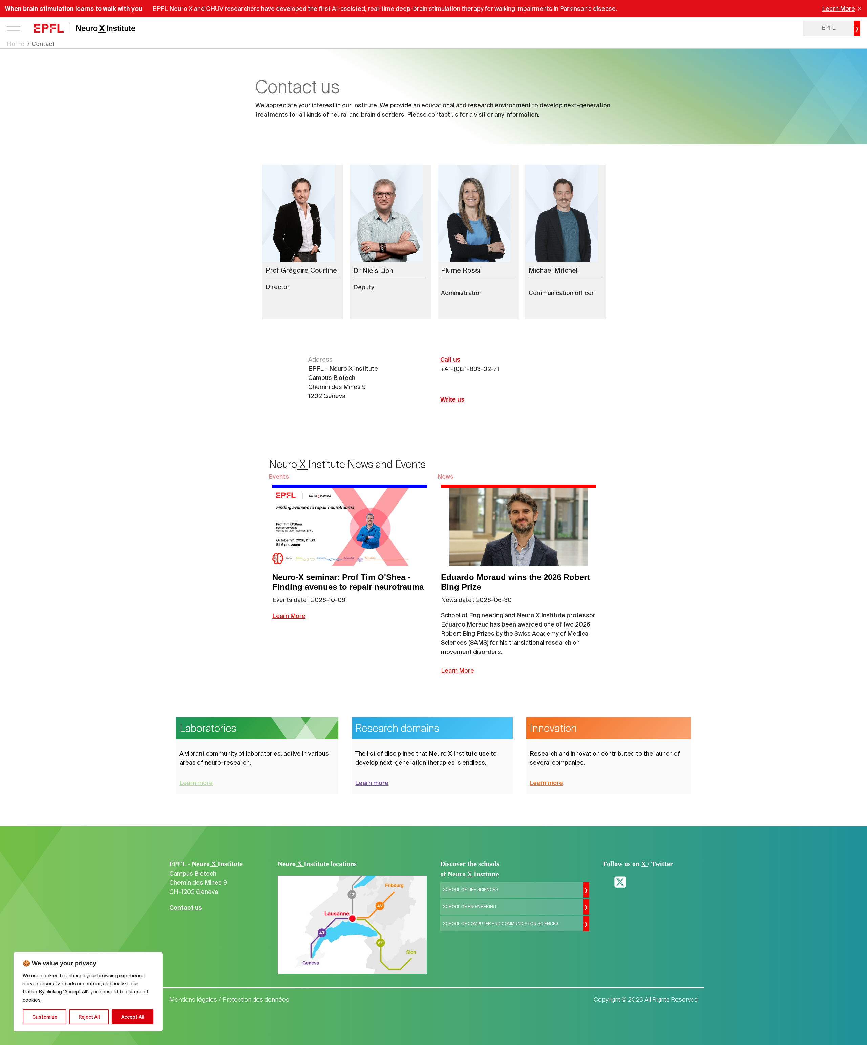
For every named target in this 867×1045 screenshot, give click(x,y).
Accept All (132, 1017)
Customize (44, 1017)
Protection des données (256, 1000)
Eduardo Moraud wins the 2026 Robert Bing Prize (515, 582)
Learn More (838, 8)
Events (279, 476)
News (445, 476)
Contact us (185, 907)
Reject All (89, 1017)
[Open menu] (13, 28)
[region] (88, 991)
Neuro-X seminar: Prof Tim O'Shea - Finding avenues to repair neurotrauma (348, 582)
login (779, 28)
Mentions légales (193, 1000)
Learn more (196, 782)
